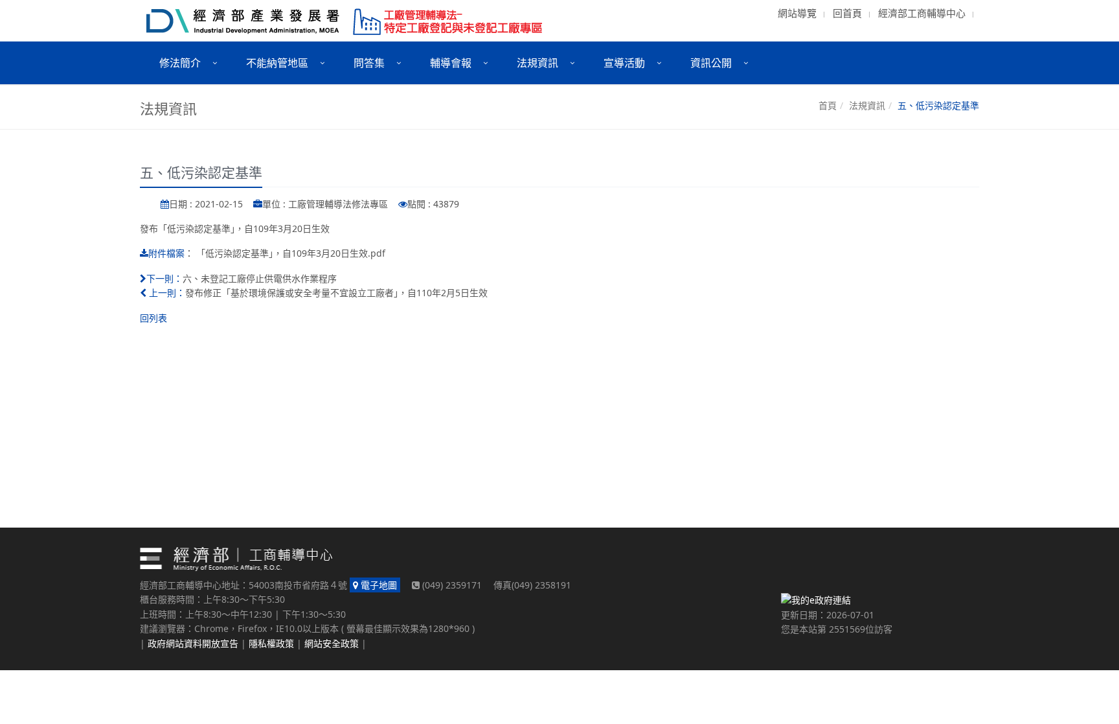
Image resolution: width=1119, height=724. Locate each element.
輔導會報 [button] (450, 63)
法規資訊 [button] (537, 63)
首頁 (828, 105)
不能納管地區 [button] (277, 63)
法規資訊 (867, 105)
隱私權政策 (271, 643)
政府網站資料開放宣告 (193, 643)
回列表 (153, 318)
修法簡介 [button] (180, 63)
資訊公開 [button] (711, 63)
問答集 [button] (369, 63)
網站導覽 (797, 12)
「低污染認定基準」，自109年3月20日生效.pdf (290, 253)
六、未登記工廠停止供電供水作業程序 (260, 278)
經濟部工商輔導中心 (922, 12)
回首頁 (847, 12)
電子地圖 (377, 585)
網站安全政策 (331, 643)
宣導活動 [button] (624, 63)
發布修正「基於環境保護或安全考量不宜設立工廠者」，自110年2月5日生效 (336, 292)
